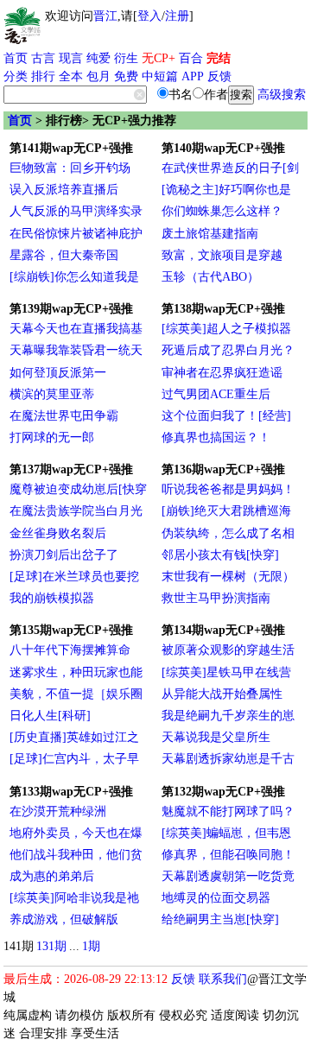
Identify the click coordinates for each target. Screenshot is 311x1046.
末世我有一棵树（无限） (228, 576)
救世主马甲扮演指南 (216, 598)
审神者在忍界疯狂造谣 (222, 372)
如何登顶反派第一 (58, 372)
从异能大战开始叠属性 (222, 694)
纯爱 (98, 58)
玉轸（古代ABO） (210, 276)
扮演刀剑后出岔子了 (64, 554)
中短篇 (160, 76)
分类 (15, 76)
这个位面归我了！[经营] (226, 415)
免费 (126, 76)
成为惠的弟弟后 (52, 876)
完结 (218, 58)
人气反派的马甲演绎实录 (76, 211)
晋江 (105, 16)
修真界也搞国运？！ (216, 437)
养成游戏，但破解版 (64, 919)
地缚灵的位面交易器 (216, 897)
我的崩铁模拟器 (52, 598)
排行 (43, 76)
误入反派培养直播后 (64, 189)
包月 (98, 76)
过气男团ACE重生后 (216, 394)
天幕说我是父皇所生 (216, 737)
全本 (71, 76)
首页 (15, 58)
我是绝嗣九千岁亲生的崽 (228, 715)
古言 (43, 58)
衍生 (126, 58)
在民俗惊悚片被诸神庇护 (76, 233)
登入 (149, 16)
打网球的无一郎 (52, 437)
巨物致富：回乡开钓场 (70, 168)
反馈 (219, 76)
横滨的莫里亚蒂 (52, 394)
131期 (51, 946)
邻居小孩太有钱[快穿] (220, 554)
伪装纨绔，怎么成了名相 (228, 533)
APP (192, 76)
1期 (91, 946)
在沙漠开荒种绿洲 (58, 811)
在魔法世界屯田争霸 (64, 415)
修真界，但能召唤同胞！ (228, 854)
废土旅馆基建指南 (210, 233)
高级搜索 (281, 94)
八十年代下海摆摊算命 (70, 649)
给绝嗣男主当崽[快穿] (220, 919)
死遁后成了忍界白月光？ (228, 350)
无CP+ (158, 58)
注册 (177, 16)
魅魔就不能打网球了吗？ (228, 811)
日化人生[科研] (50, 715)
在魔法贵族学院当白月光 (76, 510)
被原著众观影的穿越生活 (228, 649)
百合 (191, 58)
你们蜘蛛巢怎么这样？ (222, 211)
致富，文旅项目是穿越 (222, 255)
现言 (71, 58)
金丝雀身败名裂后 (58, 533)
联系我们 (223, 979)
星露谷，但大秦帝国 (64, 255)
